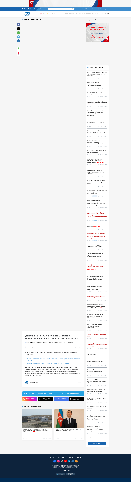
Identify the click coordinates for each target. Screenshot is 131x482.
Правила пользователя (70, 479)
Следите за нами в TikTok (46, 399)
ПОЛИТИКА (79, 14)
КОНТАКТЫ (61, 457)
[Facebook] (22, 9)
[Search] (72, 9)
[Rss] (34, 9)
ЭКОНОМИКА (96, 14)
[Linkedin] (32, 9)
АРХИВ (71, 457)
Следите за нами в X (77, 399)
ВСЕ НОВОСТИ (69, 14)
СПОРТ (104, 14)
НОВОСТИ (87, 14)
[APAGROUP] (65, 470)
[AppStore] (70, 474)
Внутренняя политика (102, 20)
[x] (62, 461)
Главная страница (88, 20)
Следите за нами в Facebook (61, 399)
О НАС (52, 457)
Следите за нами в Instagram (30, 399)
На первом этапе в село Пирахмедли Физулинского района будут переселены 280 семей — (53, 359)
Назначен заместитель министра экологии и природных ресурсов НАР (48, 363)
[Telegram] (30, 9)
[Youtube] (28, 9)
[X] (26, 9)
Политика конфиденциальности (85, 479)
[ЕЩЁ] (107, 13)
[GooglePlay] (60, 474)
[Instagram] (24, 9)
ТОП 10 (79, 457)
